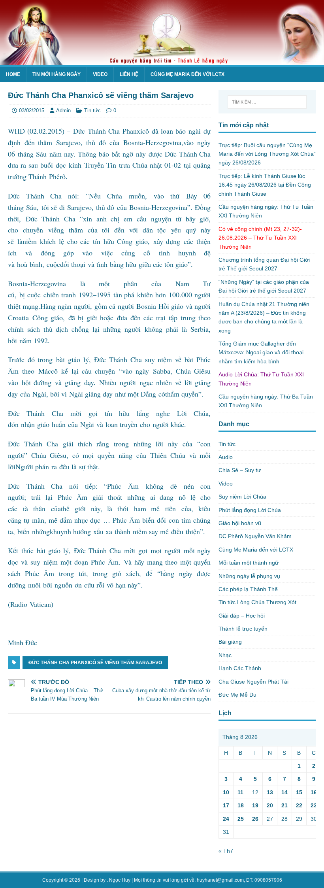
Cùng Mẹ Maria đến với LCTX (187, 74)
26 (255, 819)
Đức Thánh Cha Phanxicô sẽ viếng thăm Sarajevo (95, 662)
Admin (63, 110)
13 (270, 792)
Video (100, 74)
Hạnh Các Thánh (240, 668)
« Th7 (226, 851)
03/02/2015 (31, 110)
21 (284, 805)
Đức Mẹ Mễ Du (237, 695)
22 (299, 805)
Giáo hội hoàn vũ (240, 523)
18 (240, 805)
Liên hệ (129, 74)
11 (240, 792)
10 (226, 792)
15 (299, 792)
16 (314, 792)
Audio (226, 457)
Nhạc (225, 655)
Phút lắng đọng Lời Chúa (250, 510)
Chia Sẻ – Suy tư (240, 470)
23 (314, 805)
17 (226, 805)
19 (255, 805)
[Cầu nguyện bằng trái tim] (162, 60)
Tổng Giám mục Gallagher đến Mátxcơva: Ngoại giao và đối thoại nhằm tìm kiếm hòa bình (261, 352)
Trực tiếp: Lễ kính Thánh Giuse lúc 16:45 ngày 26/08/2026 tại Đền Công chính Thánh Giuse (265, 185)
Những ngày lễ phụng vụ (249, 576)
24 (226, 819)
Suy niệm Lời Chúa (242, 496)
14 (284, 792)
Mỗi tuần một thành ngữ (249, 562)
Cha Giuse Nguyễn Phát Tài (253, 681)
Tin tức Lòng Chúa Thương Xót (257, 602)
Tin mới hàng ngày (56, 74)
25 (240, 819)
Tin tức (92, 110)
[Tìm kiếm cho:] (267, 102)
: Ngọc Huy (118, 880)
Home (13, 74)
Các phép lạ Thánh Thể (248, 589)
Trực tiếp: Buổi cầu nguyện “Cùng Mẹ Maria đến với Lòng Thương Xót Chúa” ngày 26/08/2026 (267, 154)
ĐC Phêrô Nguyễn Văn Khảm (255, 536)
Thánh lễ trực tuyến (243, 628)
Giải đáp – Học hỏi (242, 615)
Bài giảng (230, 642)
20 (270, 805)
